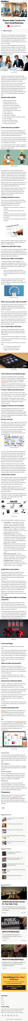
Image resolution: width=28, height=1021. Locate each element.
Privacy (2, 1002)
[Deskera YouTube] (11, 1015)
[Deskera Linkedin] (8, 1015)
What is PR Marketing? (10, 932)
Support (2, 1004)
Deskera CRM (19, 721)
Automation (3, 710)
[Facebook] (2, 1015)
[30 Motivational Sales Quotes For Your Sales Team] (14, 893)
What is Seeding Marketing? (13, 959)
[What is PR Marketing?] (14, 923)
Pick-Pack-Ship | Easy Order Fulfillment (14, 823)
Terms (2, 1000)
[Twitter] (5, 1015)
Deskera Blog (5, 1006)
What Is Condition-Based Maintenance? (15, 875)
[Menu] (26, 1)
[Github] (14, 1015)
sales (9, 43)
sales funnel (15, 796)
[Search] (24, 1)
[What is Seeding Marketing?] (14, 950)
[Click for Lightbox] (14, 63)
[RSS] (17, 1015)
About (2, 997)
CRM (9, 721)
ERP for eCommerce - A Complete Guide (15, 829)
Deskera (11, 1019)
